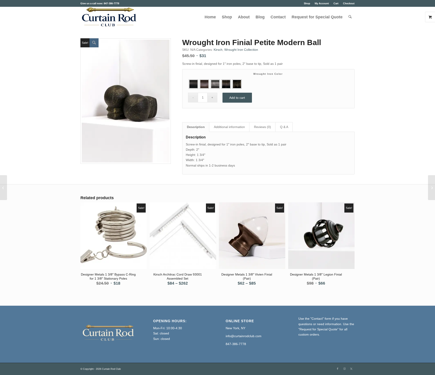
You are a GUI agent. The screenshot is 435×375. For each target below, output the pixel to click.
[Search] (350, 17)
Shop (307, 3)
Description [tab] (196, 127)
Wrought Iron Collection (241, 49)
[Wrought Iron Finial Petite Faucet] (431, 187)
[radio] (193, 84)
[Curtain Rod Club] (108, 17)
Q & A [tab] (284, 127)
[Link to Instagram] (344, 368)
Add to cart (237, 97)
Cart (336, 3)
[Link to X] (351, 368)
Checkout (349, 3)
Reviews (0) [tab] (262, 127)
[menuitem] (307, 3)
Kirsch (218, 49)
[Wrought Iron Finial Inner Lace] (3, 187)
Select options (114, 236)
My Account (322, 3)
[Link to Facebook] (337, 368)
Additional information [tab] (229, 127)
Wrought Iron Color (268, 74)
